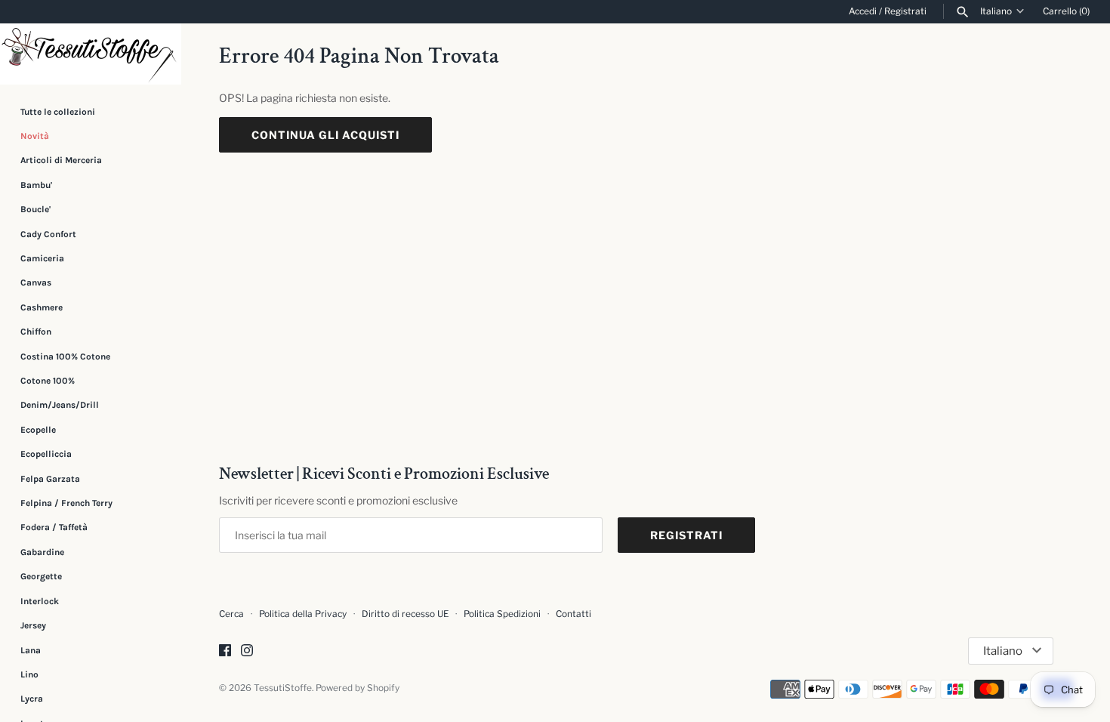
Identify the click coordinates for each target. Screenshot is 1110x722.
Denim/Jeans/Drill (59, 405)
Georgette (41, 576)
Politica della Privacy (303, 614)
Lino (29, 674)
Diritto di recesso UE (405, 614)
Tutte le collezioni (57, 111)
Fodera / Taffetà (54, 527)
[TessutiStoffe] (90, 54)
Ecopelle (38, 429)
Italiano (996, 11)
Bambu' (36, 185)
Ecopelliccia (46, 454)
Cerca (231, 614)
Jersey (33, 625)
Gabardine (42, 552)
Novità (34, 136)
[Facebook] (225, 651)
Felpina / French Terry (66, 503)
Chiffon (35, 331)
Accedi (863, 11)
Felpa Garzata (50, 479)
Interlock (39, 601)
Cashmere (41, 307)
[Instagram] (247, 651)
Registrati (905, 11)
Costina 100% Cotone (65, 356)
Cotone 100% (47, 380)
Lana (30, 650)
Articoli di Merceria (61, 160)
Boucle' (35, 209)
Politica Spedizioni (502, 614)
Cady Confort (48, 234)
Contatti (573, 614)
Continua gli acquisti (325, 134)
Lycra (31, 698)
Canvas (35, 282)
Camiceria (42, 258)
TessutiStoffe (283, 688)
